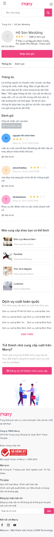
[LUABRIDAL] (7, 285)
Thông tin (7, 63)
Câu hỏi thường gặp (9, 491)
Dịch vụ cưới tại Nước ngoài (15, 317)
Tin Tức (47, 469)
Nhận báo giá (27, 53)
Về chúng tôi (6, 469)
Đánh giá (19, 63)
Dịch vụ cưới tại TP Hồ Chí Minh (17, 311)
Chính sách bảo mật (28, 484)
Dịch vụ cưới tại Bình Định (14, 328)
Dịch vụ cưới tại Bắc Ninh (38, 317)
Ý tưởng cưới (19, 469)
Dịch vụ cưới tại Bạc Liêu (38, 311)
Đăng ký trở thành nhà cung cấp (28, 370)
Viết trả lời (9, 157)
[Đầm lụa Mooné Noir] (7, 241)
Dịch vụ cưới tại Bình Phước (40, 328)
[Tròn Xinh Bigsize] (7, 270)
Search (48, 13)
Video (2, 473)
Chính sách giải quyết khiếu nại (14, 488)
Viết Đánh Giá (13, 125)
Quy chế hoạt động (9, 484)
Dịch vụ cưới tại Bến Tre (13, 322)
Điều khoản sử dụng (39, 488)
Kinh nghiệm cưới (34, 469)
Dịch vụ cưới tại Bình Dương (40, 322)
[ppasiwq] (7, 256)
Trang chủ (6, 24)
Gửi (49, 511)
